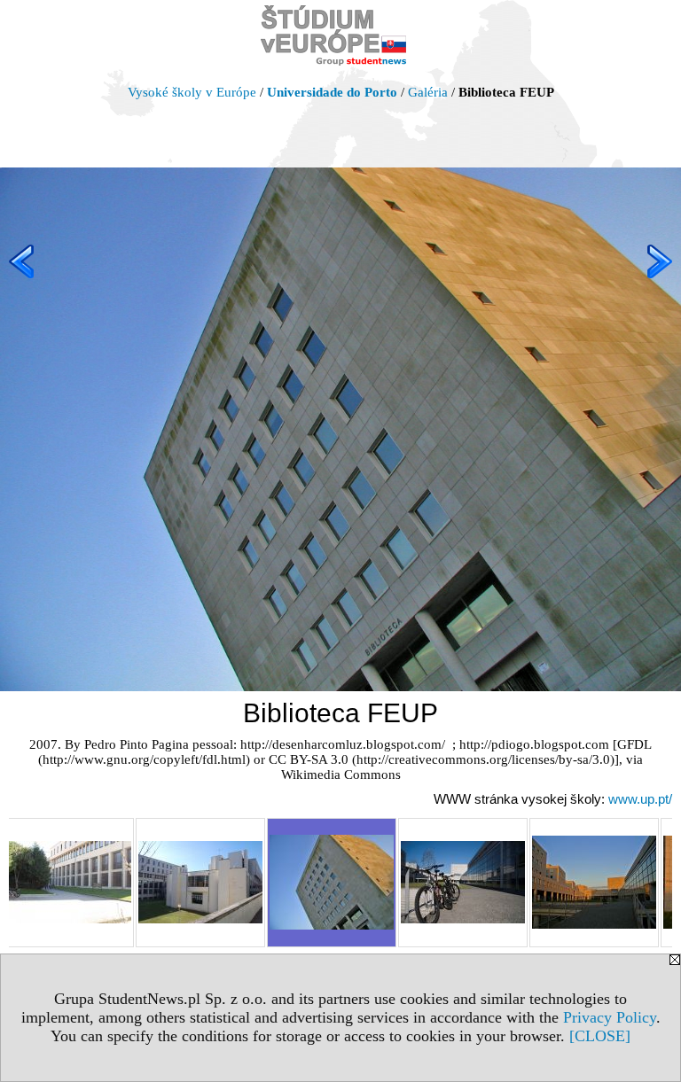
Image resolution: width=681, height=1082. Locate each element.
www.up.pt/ (640, 798)
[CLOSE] (599, 1036)
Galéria (428, 92)
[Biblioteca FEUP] (331, 882)
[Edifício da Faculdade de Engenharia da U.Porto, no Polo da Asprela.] (463, 882)
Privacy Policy (609, 1017)
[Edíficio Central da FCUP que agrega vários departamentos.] (200, 882)
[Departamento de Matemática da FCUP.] (69, 882)
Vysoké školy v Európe (192, 92)
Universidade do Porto (332, 92)
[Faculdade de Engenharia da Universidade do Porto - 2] (594, 882)
